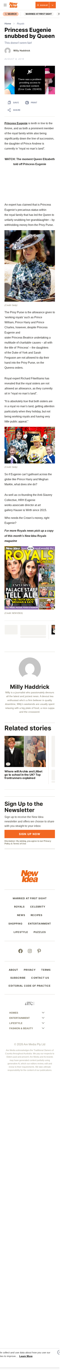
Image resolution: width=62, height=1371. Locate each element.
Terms (46, 970)
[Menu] (5, 5)
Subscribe (18, 978)
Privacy (30, 970)
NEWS (21, 915)
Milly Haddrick (21, 50)
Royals (20, 23)
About (13, 970)
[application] (29, 80)
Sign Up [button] (44, 5)
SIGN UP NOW (29, 834)
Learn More (26, 1356)
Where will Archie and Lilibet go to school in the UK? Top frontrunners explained (23, 775)
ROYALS (19, 906)
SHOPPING (15, 923)
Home (7, 23)
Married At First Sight (39, 14)
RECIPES (36, 915)
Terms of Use (19, 843)
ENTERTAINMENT (39, 923)
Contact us (40, 978)
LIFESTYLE (21, 932)
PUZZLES (40, 932)
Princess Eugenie (16, 123)
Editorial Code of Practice (30, 986)
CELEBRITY (37, 906)
